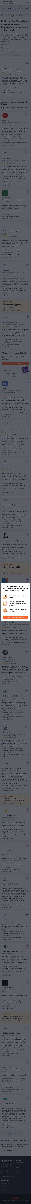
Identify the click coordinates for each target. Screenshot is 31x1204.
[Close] (28, 585)
